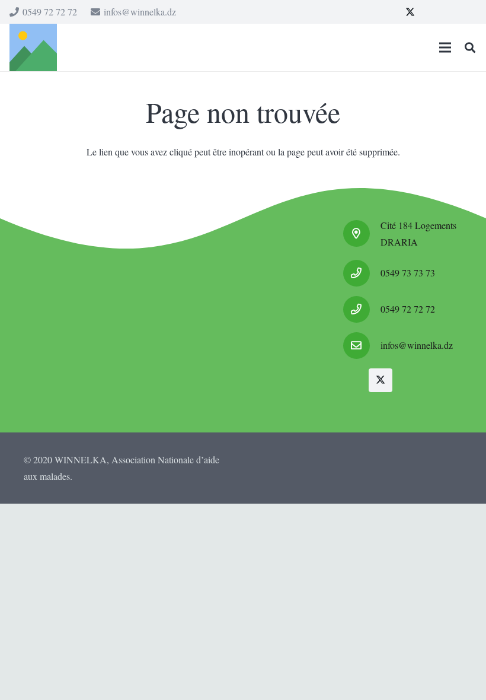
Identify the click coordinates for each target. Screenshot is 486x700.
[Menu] (445, 47)
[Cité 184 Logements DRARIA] (362, 233)
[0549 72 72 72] (362, 309)
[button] (470, 47)
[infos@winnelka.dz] (362, 345)
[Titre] (33, 47)
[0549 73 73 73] (362, 273)
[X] (410, 11)
